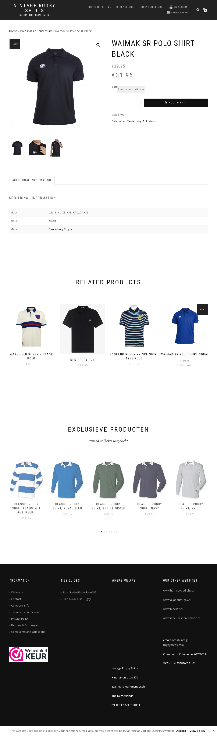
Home (13, 31)
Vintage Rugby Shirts (35, 8)
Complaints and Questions (28, 632)
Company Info (20, 605)
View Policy (197, 731)
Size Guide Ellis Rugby (77, 599)
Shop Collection (98, 7)
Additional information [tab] (31, 180)
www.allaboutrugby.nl (177, 600)
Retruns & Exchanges (25, 625)
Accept (181, 731)
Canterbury (44, 31)
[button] (98, 45)
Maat (114, 87)
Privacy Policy (20, 618)
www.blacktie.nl (173, 609)
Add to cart (178, 102)
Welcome (17, 592)
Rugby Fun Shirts (151, 7)
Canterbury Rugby (60, 229)
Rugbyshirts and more (34, 15)
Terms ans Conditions (25, 612)
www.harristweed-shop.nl (179, 590)
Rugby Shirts (124, 7)
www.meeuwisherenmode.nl (181, 618)
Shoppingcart (180, 12)
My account (181, 7)
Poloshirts (27, 31)
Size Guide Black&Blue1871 (80, 592)
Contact (16, 599)
